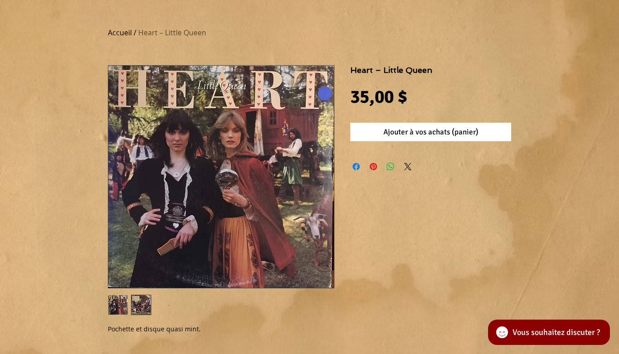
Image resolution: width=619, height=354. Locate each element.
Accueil (120, 33)
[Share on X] (407, 166)
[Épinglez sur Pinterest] (373, 166)
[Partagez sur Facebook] (356, 166)
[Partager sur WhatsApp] (390, 166)
